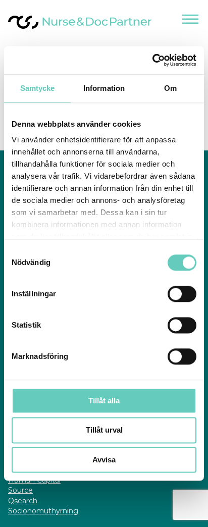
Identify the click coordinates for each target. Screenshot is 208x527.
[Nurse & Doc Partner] (79, 27)
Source (20, 490)
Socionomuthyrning (43, 510)
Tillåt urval (104, 430)
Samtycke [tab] (37, 88)
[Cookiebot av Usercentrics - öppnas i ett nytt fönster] (152, 60)
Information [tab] (104, 88)
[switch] (182, 294)
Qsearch (22, 500)
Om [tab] (170, 88)
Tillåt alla (104, 400)
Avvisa (104, 459)
